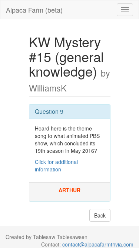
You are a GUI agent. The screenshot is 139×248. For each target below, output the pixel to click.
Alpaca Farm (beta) (34, 10)
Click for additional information (56, 165)
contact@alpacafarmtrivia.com (97, 244)
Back (100, 215)
